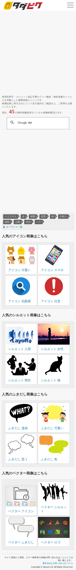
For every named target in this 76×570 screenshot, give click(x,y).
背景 (43, 216)
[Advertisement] (38, 51)
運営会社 (46, 563)
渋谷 (28, 222)
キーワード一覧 (14, 227)
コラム (70, 563)
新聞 (32, 216)
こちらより (65, 557)
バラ (38, 222)
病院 (7, 222)
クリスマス (10, 216)
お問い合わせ (58, 563)
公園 (17, 222)
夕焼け (63, 216)
